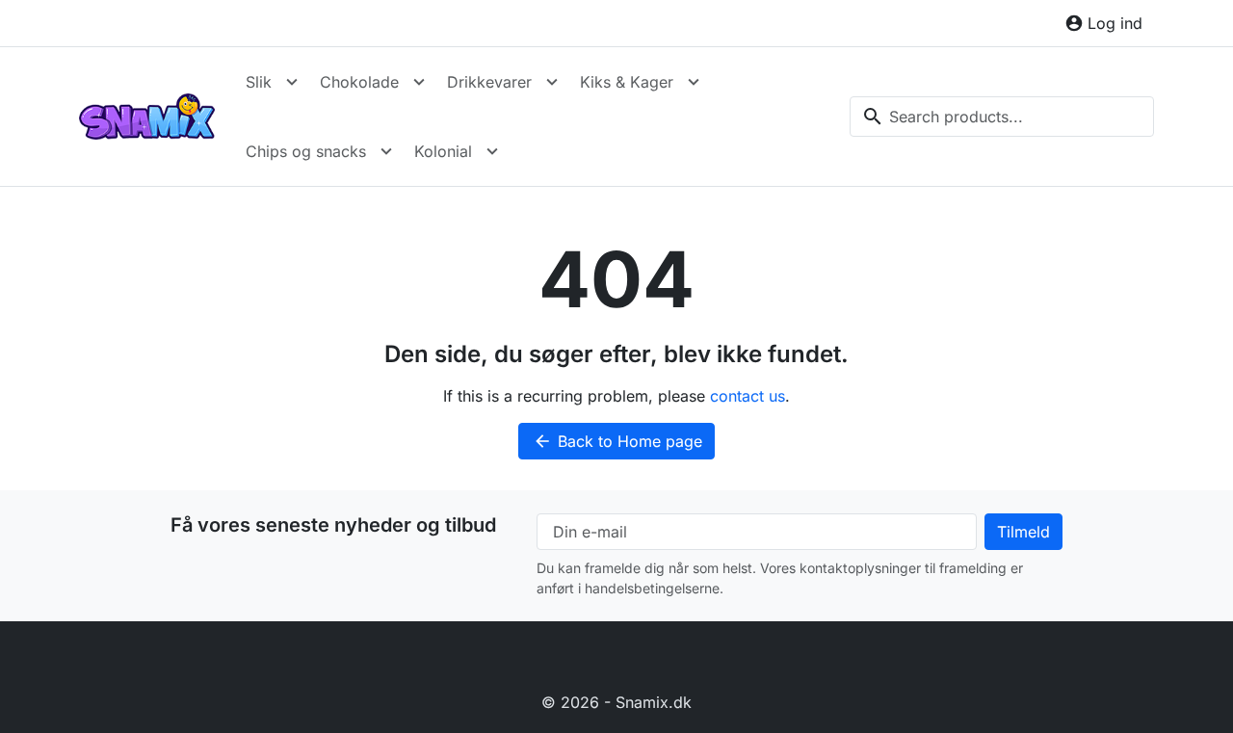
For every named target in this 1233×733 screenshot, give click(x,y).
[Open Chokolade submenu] (419, 82)
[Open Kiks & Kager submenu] (693, 82)
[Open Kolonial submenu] (492, 151)
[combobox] (1002, 116)
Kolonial (443, 151)
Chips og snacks (306, 151)
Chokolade (359, 82)
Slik (259, 82)
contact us (747, 396)
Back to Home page (617, 441)
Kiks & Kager (626, 82)
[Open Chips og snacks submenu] (386, 151)
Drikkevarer (489, 82)
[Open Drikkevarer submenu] (551, 82)
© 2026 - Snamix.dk (616, 702)
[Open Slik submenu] (291, 82)
